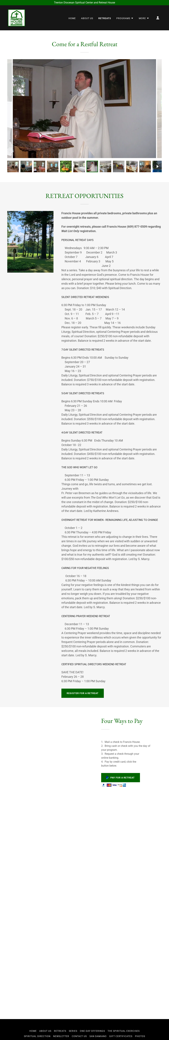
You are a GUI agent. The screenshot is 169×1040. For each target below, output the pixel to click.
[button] (125, 18)
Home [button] (33, 1031)
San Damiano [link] (98, 1036)
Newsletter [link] (61, 1036)
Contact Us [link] (79, 1036)
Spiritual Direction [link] (37, 1036)
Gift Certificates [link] (120, 1036)
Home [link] (72, 18)
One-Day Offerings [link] (92, 1031)
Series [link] (73, 1031)
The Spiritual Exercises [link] (124, 1031)
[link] (16, 17)
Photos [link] (140, 1036)
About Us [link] (87, 18)
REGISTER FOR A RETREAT (83, 693)
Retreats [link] (104, 18)
